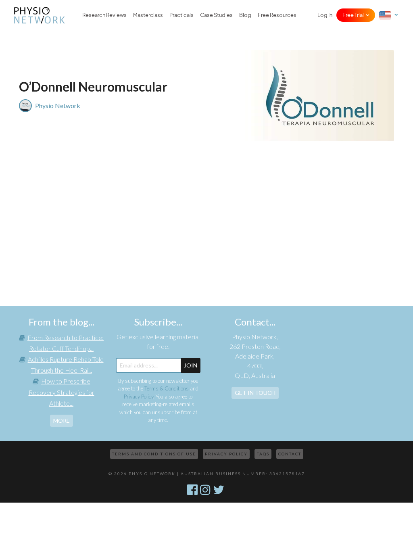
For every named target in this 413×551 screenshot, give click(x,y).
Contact (289, 453)
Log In (324, 15)
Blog (245, 15)
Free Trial (353, 15)
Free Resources (277, 15)
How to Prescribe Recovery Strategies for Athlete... (61, 392)
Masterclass (148, 15)
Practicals (181, 15)
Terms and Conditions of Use (154, 453)
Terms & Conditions (166, 388)
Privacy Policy (138, 396)
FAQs (263, 453)
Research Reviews (104, 15)
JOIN (190, 365)
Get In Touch (255, 392)
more (61, 420)
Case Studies (216, 15)
